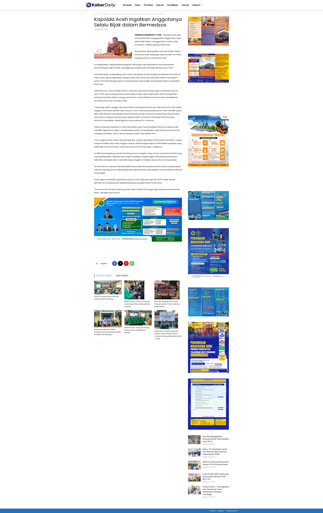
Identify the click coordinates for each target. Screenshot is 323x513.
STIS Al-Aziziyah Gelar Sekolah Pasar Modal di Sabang (106, 297)
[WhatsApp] (131, 263)
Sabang (106, 14)
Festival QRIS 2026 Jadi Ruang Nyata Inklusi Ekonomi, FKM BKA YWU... (215, 476)
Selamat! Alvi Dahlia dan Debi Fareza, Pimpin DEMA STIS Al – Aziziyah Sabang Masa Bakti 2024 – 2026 (168, 335)
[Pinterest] (126, 263)
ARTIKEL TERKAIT (104, 275)
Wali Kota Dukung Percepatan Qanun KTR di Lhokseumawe (216, 463)
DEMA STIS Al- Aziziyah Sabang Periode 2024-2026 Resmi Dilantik (136, 330)
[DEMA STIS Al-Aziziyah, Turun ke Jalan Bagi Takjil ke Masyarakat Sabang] (138, 289)
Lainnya (196, 5)
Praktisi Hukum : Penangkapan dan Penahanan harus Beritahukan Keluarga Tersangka (216, 491)
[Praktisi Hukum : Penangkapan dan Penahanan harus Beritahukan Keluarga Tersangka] (194, 490)
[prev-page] (95, 343)
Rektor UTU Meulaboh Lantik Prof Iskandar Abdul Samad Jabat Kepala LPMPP (215, 451)
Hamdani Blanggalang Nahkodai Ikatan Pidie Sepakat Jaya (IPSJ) (216, 439)
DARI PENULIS (121, 275)
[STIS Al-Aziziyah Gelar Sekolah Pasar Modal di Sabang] (108, 287)
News (137, 5)
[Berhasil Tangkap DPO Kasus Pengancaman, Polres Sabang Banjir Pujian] (168, 289)
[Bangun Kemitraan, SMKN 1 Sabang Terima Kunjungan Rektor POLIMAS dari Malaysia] (108, 318)
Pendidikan (172, 5)
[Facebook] (114, 263)
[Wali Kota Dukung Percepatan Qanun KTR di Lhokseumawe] (194, 465)
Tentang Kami (231, 511)
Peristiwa (148, 5)
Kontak (212, 511)
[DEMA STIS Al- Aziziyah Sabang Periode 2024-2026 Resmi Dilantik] (138, 317)
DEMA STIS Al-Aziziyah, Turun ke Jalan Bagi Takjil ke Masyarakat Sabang (137, 304)
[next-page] (99, 343)
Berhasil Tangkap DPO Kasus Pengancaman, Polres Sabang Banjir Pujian (167, 304)
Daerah (160, 5)
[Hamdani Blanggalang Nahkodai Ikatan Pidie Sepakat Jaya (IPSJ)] (194, 439)
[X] (120, 263)
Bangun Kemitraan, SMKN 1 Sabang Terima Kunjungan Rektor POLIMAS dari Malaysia (108, 332)
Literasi (185, 5)
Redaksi (221, 511)
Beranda (127, 5)
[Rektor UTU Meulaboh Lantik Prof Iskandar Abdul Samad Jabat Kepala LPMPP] (194, 452)
